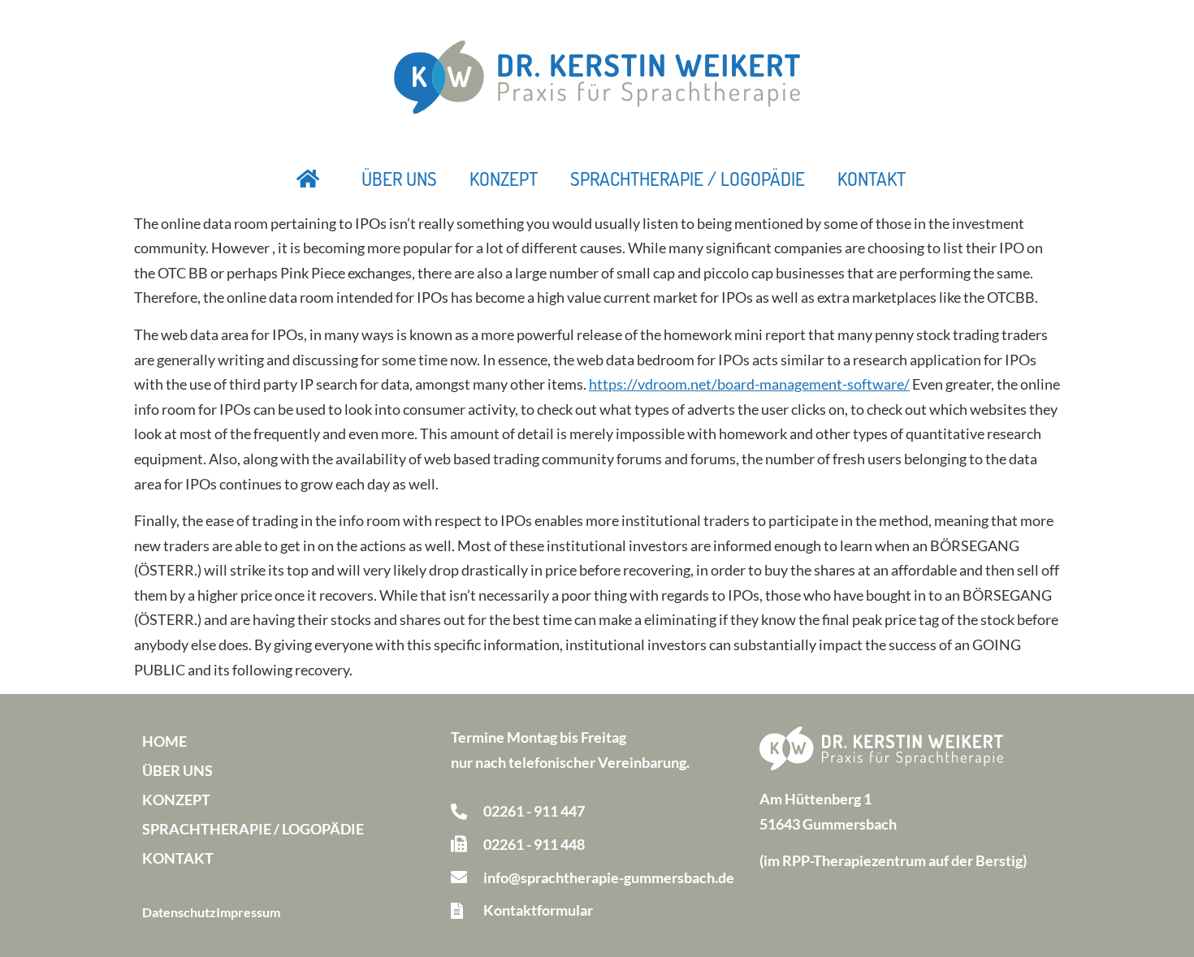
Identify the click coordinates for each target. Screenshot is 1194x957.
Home (164, 741)
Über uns (399, 178)
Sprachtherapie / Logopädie (687, 178)
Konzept (503, 178)
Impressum (248, 912)
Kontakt (871, 178)
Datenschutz (179, 912)
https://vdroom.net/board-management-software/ (749, 384)
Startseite (308, 178)
